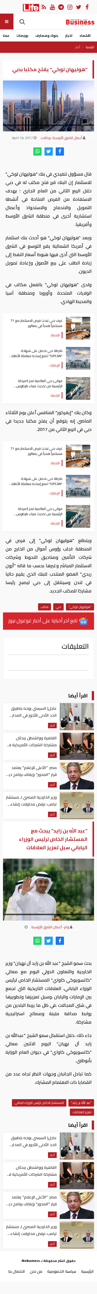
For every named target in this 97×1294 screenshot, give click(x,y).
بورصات (22, 35)
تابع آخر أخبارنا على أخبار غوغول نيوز (43, 620)
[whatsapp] (37, 151)
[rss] (43, 6)
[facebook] (59, 151)
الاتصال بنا (16, 1271)
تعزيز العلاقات (82, 1112)
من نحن (36, 1271)
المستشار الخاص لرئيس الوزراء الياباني (39, 1103)
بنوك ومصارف (46, 35)
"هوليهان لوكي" (80, 607)
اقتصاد (85, 35)
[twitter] (48, 151)
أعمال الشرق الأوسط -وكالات (61, 138)
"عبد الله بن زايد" (81, 1103)
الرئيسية (90, 47)
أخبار (77, 47)
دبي (58, 607)
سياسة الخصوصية (61, 1271)
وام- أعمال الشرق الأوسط (50, 927)
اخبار (68, 35)
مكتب (44, 607)
